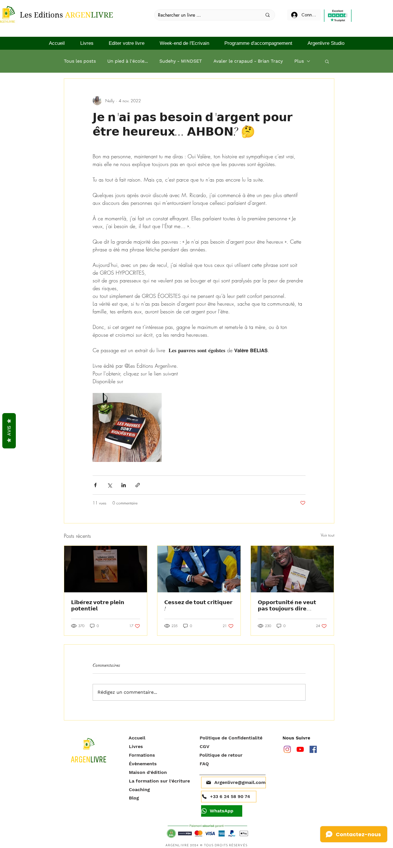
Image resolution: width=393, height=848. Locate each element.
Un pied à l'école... (127, 61)
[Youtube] (300, 749)
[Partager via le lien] (137, 485)
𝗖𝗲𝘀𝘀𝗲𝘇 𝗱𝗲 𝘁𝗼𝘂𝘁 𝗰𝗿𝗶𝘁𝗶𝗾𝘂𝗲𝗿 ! (198, 605)
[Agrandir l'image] (127, 427)
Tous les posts (80, 61)
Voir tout (327, 535)
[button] (327, 61)
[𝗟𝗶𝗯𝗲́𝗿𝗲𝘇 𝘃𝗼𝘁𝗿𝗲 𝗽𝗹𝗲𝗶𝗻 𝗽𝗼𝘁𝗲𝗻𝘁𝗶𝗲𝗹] (105, 569)
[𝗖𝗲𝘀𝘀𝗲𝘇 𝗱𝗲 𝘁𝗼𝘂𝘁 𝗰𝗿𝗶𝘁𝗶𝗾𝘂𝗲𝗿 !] (199, 569)
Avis (9, 431)
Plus (299, 61)
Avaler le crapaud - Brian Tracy (248, 61)
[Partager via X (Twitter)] (109, 485)
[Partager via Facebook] (95, 485)
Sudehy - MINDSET (180, 61)
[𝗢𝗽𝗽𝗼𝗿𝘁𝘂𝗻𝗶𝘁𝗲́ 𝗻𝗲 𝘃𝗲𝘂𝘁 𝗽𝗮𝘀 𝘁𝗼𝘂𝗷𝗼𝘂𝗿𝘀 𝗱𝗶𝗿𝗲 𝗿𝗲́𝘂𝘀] (292, 569)
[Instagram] (287, 749)
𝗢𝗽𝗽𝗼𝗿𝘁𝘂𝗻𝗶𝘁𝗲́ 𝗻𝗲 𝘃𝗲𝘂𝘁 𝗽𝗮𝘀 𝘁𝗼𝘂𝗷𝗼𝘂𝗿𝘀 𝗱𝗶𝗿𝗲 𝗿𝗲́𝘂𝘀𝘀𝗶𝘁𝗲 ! (287, 605)
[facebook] (313, 749)
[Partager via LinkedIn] (123, 485)
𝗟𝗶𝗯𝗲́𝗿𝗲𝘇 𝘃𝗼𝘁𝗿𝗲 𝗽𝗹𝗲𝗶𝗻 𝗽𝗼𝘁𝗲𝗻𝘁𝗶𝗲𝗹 (97, 605)
